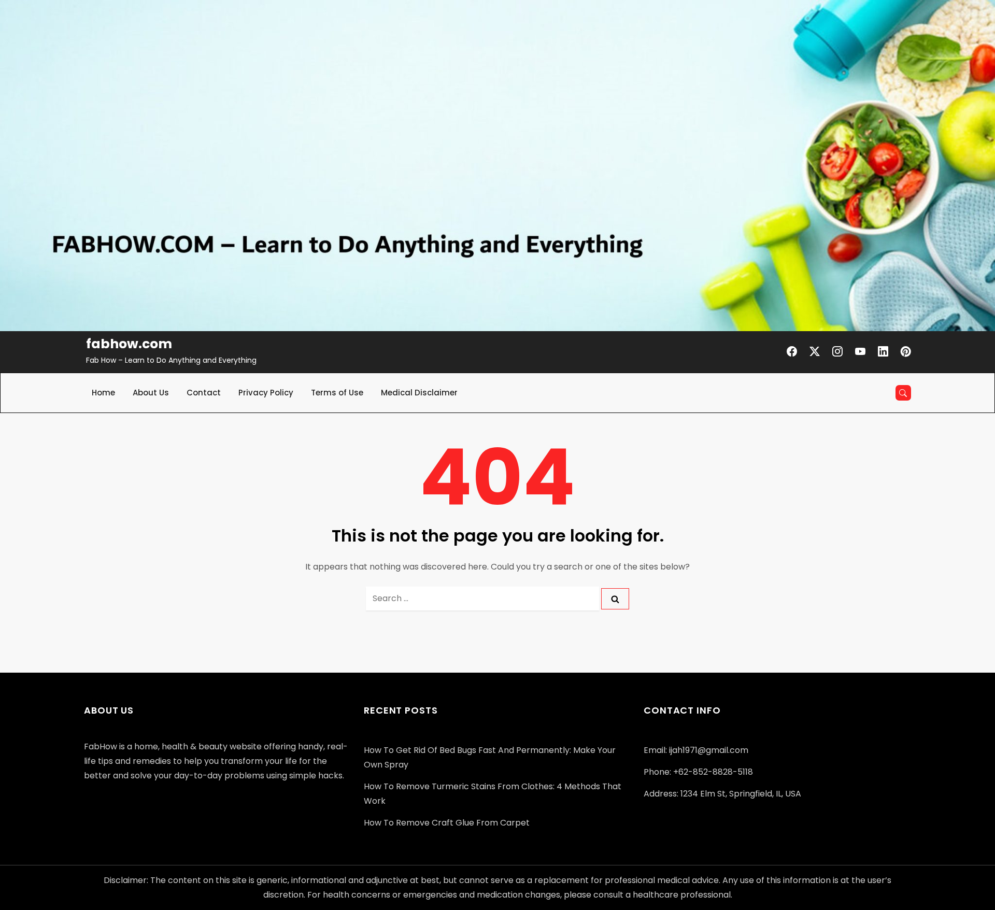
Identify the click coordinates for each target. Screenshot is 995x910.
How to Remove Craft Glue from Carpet (447, 823)
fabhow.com (129, 344)
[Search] (615, 598)
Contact (204, 392)
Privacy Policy (265, 392)
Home (103, 392)
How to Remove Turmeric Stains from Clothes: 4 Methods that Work (492, 793)
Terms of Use (337, 392)
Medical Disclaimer (419, 392)
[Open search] (903, 393)
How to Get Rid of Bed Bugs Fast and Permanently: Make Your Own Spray (490, 757)
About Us (151, 392)
